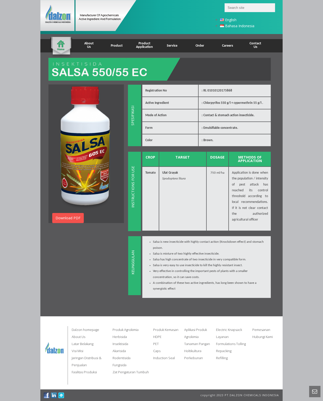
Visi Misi (77, 351)
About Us (78, 336)
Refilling (222, 358)
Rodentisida (121, 358)
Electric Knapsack (229, 329)
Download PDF (68, 217)
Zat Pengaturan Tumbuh (131, 372)
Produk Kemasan (165, 329)
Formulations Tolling (231, 344)
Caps (156, 351)
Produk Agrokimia (126, 329)
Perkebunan (193, 358)
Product (117, 46)
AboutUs (89, 45)
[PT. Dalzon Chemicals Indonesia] (94, 17)
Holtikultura (192, 351)
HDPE (157, 336)
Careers (227, 46)
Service (172, 46)
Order (200, 46)
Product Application (144, 45)
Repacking (223, 351)
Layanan (222, 336)
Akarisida (119, 351)
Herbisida (120, 336)
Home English (61, 42)
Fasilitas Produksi (84, 372)
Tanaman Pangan (197, 344)
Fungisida (119, 365)
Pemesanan (261, 329)
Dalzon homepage (85, 329)
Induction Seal (164, 358)
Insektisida (120, 344)
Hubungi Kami (262, 336)
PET (156, 344)
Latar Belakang (82, 344)
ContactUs (255, 45)
